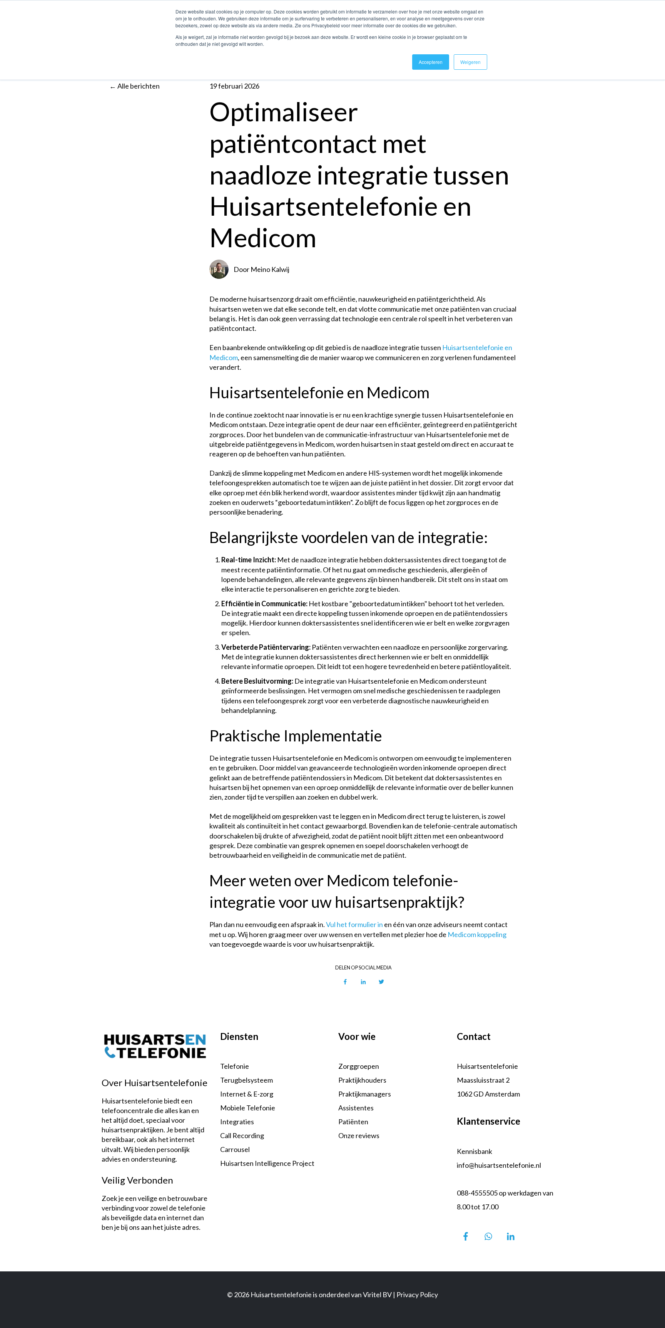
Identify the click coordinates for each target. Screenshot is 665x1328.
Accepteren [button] (431, 62)
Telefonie (234, 1066)
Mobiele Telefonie (247, 1107)
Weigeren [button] (470, 62)
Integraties (237, 1121)
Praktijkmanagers (364, 1094)
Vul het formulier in (354, 924)
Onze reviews (358, 1135)
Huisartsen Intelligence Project (267, 1163)
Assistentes (356, 1107)
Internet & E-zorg (246, 1094)
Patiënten (353, 1121)
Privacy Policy (417, 1294)
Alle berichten (138, 86)
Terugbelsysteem (246, 1080)
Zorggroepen (358, 1066)
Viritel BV (377, 1294)
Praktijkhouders (362, 1080)
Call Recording (242, 1135)
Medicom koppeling (477, 934)
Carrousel (235, 1149)
